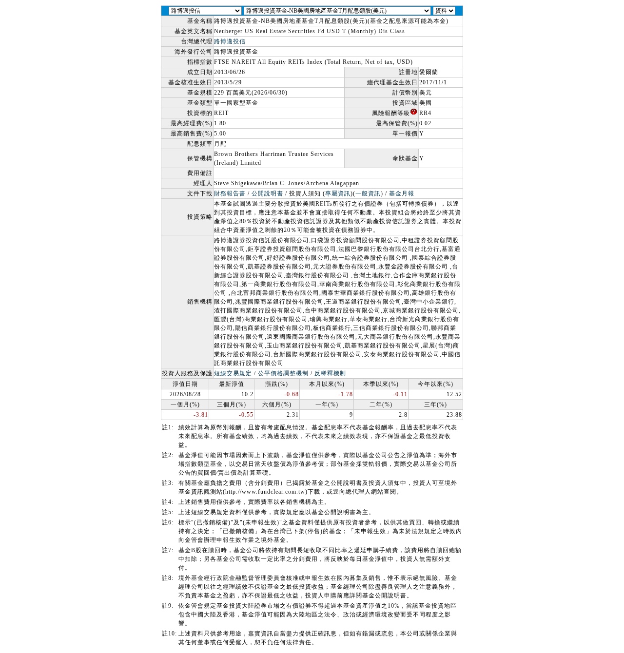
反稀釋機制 (330, 373)
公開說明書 (267, 193)
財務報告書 (230, 193)
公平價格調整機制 (283, 373)
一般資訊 (368, 193)
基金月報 (401, 193)
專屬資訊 (338, 193)
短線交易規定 (233, 373)
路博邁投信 (230, 41)
